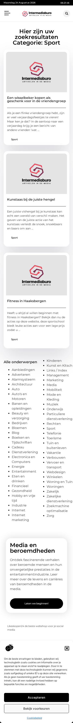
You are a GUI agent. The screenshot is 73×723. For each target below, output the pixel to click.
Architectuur (22, 384)
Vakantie (54, 453)
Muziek (52, 404)
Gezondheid (22, 491)
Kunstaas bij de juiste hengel (31, 199)
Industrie (19, 505)
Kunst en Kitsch (59, 365)
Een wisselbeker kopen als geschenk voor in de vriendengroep (36, 99)
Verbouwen (56, 457)
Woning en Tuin (60, 482)
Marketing (55, 380)
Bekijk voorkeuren (36, 708)
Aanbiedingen (23, 370)
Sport (14, 139)
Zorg (50, 516)
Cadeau (18, 447)
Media (52, 385)
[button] (67, 648)
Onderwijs (55, 409)
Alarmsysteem (23, 379)
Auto (16, 389)
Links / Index (57, 370)
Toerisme (54, 438)
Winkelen (54, 477)
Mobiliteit (54, 390)
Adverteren (21, 375)
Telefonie (54, 433)
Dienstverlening (25, 452)
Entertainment (24, 471)
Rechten (54, 424)
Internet (18, 510)
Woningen (55, 487)
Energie (18, 467)
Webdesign (56, 472)
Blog (15, 433)
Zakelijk (53, 491)
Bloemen (19, 428)
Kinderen (54, 361)
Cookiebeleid (34, 717)
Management (58, 375)
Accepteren (36, 697)
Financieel (20, 486)
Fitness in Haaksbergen (26, 301)
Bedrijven (19, 423)
